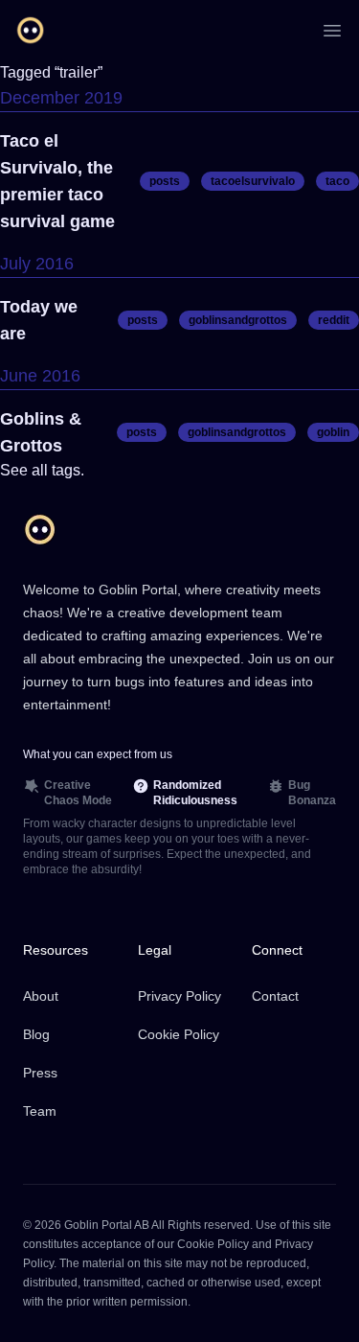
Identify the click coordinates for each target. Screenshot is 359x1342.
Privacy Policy (179, 996)
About (40, 996)
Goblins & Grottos (40, 432)
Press (40, 1072)
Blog (36, 1034)
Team (39, 1111)
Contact (275, 996)
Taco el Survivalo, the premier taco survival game (57, 181)
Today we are (39, 320)
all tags (56, 470)
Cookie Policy (178, 1034)
